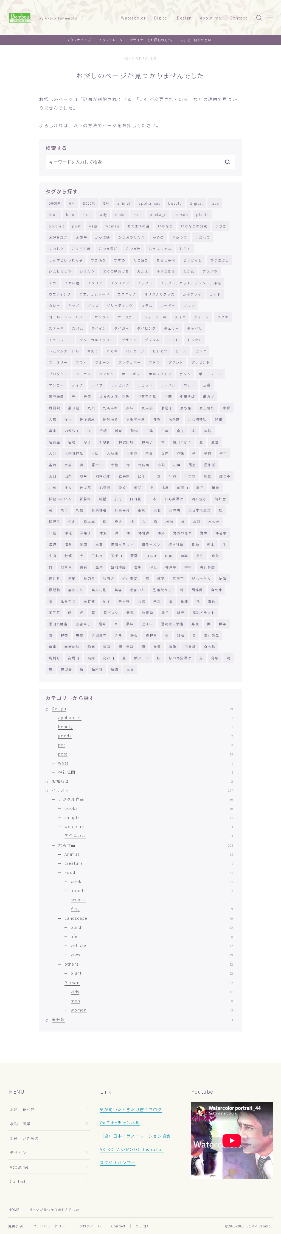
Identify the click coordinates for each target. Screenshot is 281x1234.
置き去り (75, 589)
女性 (165, 453)
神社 (188, 567)
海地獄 (144, 532)
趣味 (102, 623)
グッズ (93, 305)
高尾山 (73, 657)
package (158, 214)
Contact (238, 18)
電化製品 (211, 635)
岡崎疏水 (103, 476)
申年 (184, 555)
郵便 (195, 623)
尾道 (192, 464)
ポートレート (210, 373)
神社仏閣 (207, 567)
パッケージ (135, 351)
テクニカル (148, 835)
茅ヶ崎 (124, 601)
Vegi (152, 908)
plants (202, 214)
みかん (142, 271)
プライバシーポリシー (51, 1226)
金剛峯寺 (99, 635)
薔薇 (212, 601)
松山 (72, 521)
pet (145, 744)
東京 (141, 510)
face (215, 203)
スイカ (180, 317)
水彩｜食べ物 (22, 1109)
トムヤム (194, 339)
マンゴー (56, 385)
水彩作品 (145, 845)
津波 (103, 532)
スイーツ (201, 317)
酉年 (223, 623)
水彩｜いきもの (24, 1138)
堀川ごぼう (182, 442)
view (152, 954)
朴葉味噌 (99, 510)
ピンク (200, 351)
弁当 (53, 487)
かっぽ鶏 (102, 237)
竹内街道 (129, 578)
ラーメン (168, 385)
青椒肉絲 (72, 646)
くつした (56, 248)
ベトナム (83, 373)
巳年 (141, 476)
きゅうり (179, 237)
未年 (64, 510)
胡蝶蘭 (197, 589)
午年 (165, 430)
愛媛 (122, 487)
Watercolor (133, 18)
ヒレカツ (160, 351)
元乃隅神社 (197, 419)
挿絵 (216, 487)
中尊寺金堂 (146, 396)
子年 (223, 453)
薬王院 (54, 612)
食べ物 (209, 646)
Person (148, 982)
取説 (208, 430)
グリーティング (120, 305)
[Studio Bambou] (19, 18)
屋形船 (209, 464)
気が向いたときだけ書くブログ (131, 1109)
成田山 (182, 487)
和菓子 (147, 442)
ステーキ (56, 328)
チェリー (171, 328)
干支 (157, 476)
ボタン (185, 373)
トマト (173, 339)
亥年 (130, 407)
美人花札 (98, 589)
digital (196, 203)
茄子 (107, 601)
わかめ (189, 271)
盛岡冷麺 (118, 567)
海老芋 (221, 532)
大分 (53, 453)
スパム (77, 328)
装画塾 (147, 612)
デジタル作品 (145, 799)
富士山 (97, 464)
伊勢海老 (110, 419)
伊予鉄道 (87, 419)
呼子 (87, 442)
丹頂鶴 (54, 407)
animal (124, 203)
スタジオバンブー (118, 1162)
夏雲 (215, 442)
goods (145, 735)
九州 (91, 407)
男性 (200, 555)
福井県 (54, 578)
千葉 (149, 430)
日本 (153, 498)
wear (145, 763)
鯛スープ (141, 657)
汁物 (53, 532)
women (152, 1010)
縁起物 (54, 589)
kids (87, 214)
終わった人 (201, 578)
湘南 (84, 544)
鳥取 (215, 657)
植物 (169, 521)
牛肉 (53, 555)
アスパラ (210, 271)
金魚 (118, 635)
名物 (72, 442)
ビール (181, 351)
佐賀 (157, 419)
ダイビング (146, 328)
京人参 (147, 407)
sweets (152, 899)
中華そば (187, 396)
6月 (72, 203)
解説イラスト (203, 612)
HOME (14, 1209)
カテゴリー (145, 1226)
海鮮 (68, 544)
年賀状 (190, 476)
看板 (138, 567)
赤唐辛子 (83, 623)
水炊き (214, 521)
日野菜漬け (174, 498)
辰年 (130, 623)
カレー (54, 305)
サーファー (127, 317)
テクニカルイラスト (97, 339)
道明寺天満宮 (172, 623)
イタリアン (120, 282)
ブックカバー (129, 362)
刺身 (118, 430)
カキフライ (192, 294)
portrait (56, 226)
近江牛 (147, 623)
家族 (68, 464)
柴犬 (118, 521)
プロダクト (58, 373)
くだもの (202, 237)
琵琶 (134, 555)
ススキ (223, 317)
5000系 (55, 203)
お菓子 (81, 237)
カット (215, 294)
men (138, 214)
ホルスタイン (160, 373)
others (148, 964)
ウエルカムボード (94, 294)
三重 (207, 385)
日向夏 (135, 498)
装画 (130, 612)
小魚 (177, 464)
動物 (134, 430)
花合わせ (68, 601)
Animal (148, 854)
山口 (53, 476)
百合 (84, 567)
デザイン (129, 339)
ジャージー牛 (155, 317)
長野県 (151, 635)
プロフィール (90, 1226)
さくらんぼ (81, 248)
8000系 (89, 203)
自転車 (216, 589)
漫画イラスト (122, 544)
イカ (53, 282)
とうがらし (192, 260)
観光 (181, 612)
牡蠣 (68, 555)
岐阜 (84, 476)
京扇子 (166, 407)
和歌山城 (126, 442)
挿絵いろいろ (60, 498)
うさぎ (220, 226)
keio (70, 214)
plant (152, 973)
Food (148, 872)
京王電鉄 (207, 407)
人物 (53, 419)
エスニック (126, 294)
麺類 (115, 669)
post (76, 226)
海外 (161, 532)
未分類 (142, 1019)
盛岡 (99, 567)
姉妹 (180, 453)
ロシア (189, 385)
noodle (152, 890)
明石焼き (199, 498)
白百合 (66, 567)
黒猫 (130, 669)
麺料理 (97, 669)
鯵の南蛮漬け (180, 657)
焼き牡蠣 (176, 544)
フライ (81, 362)
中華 (168, 396)
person (181, 214)
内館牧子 (72, 430)
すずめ (119, 260)
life (152, 936)
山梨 (68, 476)
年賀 (173, 476)
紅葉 (161, 578)
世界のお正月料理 (114, 396)
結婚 (223, 578)
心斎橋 (105, 487)
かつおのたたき (131, 237)
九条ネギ (110, 407)
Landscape (148, 918)
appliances (149, 203)
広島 (208, 476)
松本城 (89, 521)
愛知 (138, 487)
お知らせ (142, 781)
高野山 (108, 657)
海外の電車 (182, 532)
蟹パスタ (111, 612)
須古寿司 (126, 646)
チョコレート (60, 339)
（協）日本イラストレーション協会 (135, 1136)
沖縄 (68, 532)
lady (103, 214)
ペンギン (106, 373)
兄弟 (219, 419)
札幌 (80, 510)
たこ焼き (140, 260)
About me (210, 18)
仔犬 (68, 419)
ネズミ (92, 351)
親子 (165, 612)
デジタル (152, 339)
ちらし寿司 (165, 260)
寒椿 (115, 464)
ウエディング (60, 294)
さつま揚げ (108, 248)
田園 (169, 555)
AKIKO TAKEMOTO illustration (132, 1149)
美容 (118, 589)
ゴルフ (189, 305)
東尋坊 (174, 510)
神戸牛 (170, 567)
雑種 (181, 635)
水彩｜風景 (20, 1123)
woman (112, 226)
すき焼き (98, 260)
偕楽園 (174, 419)
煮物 (195, 544)
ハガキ (112, 351)
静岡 (91, 646)
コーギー (167, 305)
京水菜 (186, 407)
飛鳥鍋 (190, 646)
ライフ (97, 385)
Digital (161, 18)
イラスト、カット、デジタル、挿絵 (191, 282)
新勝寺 (85, 498)
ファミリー (58, 362)
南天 (181, 430)
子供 (208, 453)
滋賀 (99, 544)
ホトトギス (131, 373)
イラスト (145, 282)
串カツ (208, 396)
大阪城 (112, 453)
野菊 (64, 635)
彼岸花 (85, 487)
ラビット (145, 385)
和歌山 (105, 442)
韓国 (107, 646)
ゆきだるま (165, 271)
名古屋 (54, 442)
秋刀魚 (89, 578)
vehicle (152, 945)
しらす (185, 248)
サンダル (102, 317)
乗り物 (73, 407)
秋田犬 (108, 578)
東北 (157, 510)
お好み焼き (58, 237)
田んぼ (151, 555)
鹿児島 (66, 669)
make (120, 214)
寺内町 (144, 464)
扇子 (200, 487)
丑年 (87, 396)
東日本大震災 (199, 510)
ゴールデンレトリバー (68, 317)
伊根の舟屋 (135, 419)
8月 (106, 203)
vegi (93, 226)
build (152, 927)
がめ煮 (158, 237)
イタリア (95, 282)
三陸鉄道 (56, 396)
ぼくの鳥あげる (116, 271)
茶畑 (157, 601)
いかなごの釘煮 (194, 226)
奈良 (149, 453)
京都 (227, 407)
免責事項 (15, 1226)
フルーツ (102, 362)
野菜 (80, 635)
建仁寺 (225, 476)
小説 (161, 464)
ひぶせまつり (60, 271)
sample (148, 817)
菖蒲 (184, 601)
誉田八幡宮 (58, 623)
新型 (102, 498)
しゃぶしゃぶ (160, 248)
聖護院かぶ (162, 589)
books (148, 808)
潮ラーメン (151, 544)
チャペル (194, 328)
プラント (175, 362)
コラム (146, 305)
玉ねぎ (97, 555)
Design (184, 18)
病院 (216, 555)
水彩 (197, 521)
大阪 (95, 453)
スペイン (98, 328)
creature (148, 863)
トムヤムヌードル (64, 351)
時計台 (220, 498)
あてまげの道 (138, 226)
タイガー (121, 328)
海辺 (53, 544)
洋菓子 (85, 532)
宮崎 (53, 464)
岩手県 (124, 476)
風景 (157, 646)
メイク (77, 385)
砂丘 (153, 567)
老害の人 (137, 589)
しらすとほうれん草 (66, 260)
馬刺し (54, 657)
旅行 (118, 498)
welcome (148, 826)
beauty (175, 203)
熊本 (211, 544)
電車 (53, 646)
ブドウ (154, 362)
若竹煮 (89, 601)
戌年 (165, 487)
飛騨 (173, 646)
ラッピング (120, 385)
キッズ (73, 305)
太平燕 (131, 453)
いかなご (165, 226)
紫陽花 (178, 578)
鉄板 (134, 635)
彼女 (68, 487)
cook (152, 881)
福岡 (72, 578)
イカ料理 (72, 282)
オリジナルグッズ (159, 294)
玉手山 (116, 555)
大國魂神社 (73, 453)
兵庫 (53, 430)
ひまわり (87, 271)
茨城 (141, 601)
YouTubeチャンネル (120, 1122)
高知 (91, 657)
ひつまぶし (219, 260)
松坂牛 (54, 521)
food (53, 214)
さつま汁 (133, 248)
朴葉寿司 (122, 510)
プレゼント (200, 362)
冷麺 (103, 430)
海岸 (204, 532)
